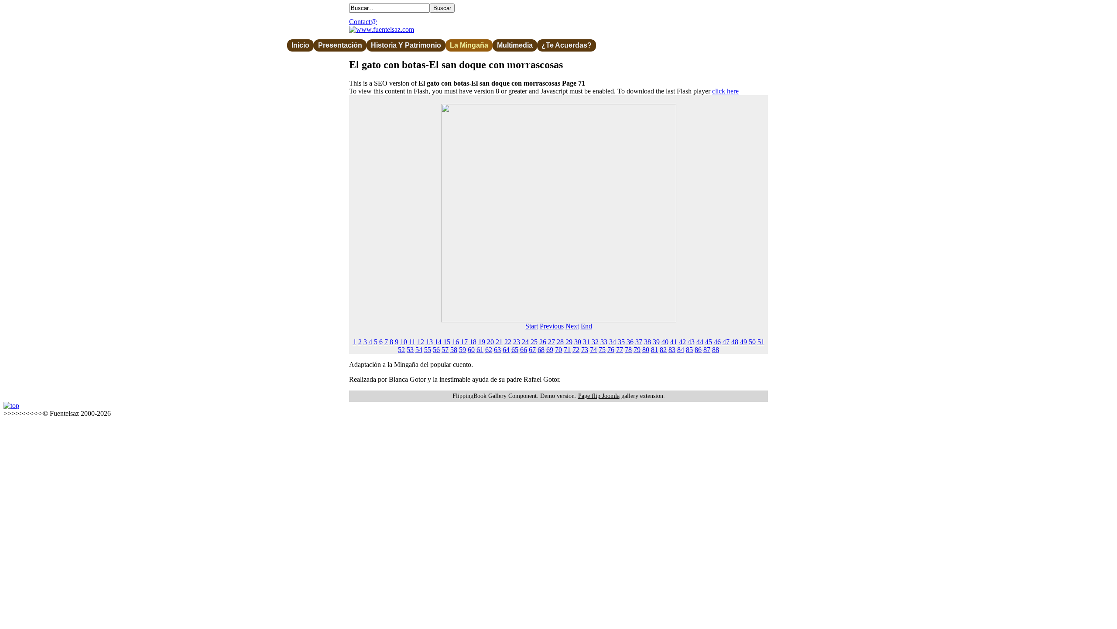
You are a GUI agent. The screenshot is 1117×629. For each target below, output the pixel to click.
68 (541, 349)
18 (472, 342)
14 (438, 342)
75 (602, 349)
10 (403, 342)
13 (429, 342)
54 (418, 349)
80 (645, 349)
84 (680, 349)
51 (760, 342)
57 (445, 349)
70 (558, 349)
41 (673, 342)
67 (532, 349)
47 (726, 342)
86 (698, 349)
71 (567, 349)
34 (612, 342)
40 (664, 342)
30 (577, 342)
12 (420, 342)
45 (708, 342)
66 (523, 349)
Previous (552, 326)
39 (656, 342)
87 (706, 349)
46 (717, 342)
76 (610, 349)
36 (630, 342)
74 (593, 349)
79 (637, 349)
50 (752, 342)
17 (464, 342)
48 (734, 342)
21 (499, 342)
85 (689, 349)
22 (507, 342)
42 (682, 342)
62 (488, 349)
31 (586, 342)
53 (410, 349)
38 (647, 342)
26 (542, 342)
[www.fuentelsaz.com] (381, 29)
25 (534, 342)
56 (436, 349)
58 (453, 349)
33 (603, 342)
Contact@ (363, 21)
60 (471, 349)
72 (575, 349)
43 (691, 342)
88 (715, 349)
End (586, 326)
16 (455, 342)
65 (514, 349)
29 (568, 342)
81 (654, 349)
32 (595, 342)
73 (584, 349)
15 (446, 342)
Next (572, 326)
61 (479, 349)
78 (628, 349)
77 (619, 349)
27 (551, 342)
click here (725, 91)
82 (663, 349)
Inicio (300, 45)
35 (621, 342)
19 (481, 342)
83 (671, 349)
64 (506, 349)
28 (560, 342)
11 (412, 342)
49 (743, 342)
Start (531, 326)
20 (490, 342)
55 (427, 349)
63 (497, 349)
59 (462, 349)
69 (549, 349)
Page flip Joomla (599, 396)
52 (401, 349)
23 (516, 342)
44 (699, 342)
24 (525, 342)
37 (638, 342)
